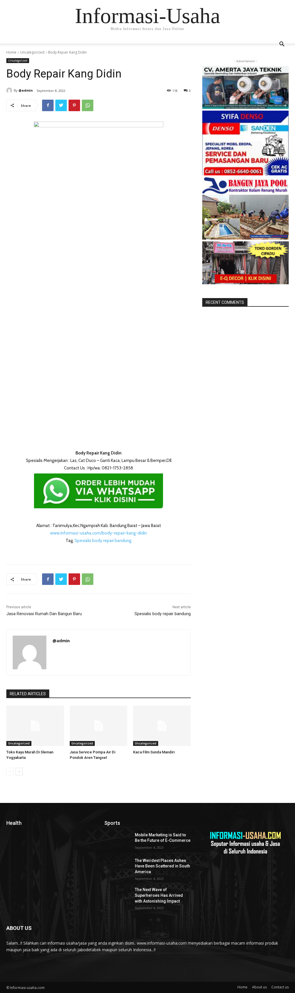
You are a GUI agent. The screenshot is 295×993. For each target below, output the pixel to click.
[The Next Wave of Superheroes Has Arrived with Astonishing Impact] (117, 896)
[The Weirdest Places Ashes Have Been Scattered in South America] (117, 867)
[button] (282, 45)
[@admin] (10, 90)
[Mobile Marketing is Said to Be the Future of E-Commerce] (117, 841)
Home (11, 52)
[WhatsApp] (87, 105)
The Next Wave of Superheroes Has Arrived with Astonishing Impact (159, 895)
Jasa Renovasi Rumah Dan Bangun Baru (44, 613)
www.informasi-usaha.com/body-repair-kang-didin (98, 533)
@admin (25, 90)
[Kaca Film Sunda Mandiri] (162, 726)
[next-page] (19, 771)
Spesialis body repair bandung (103, 540)
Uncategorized (32, 52)
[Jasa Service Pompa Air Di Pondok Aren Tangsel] (98, 726)
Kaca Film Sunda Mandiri (154, 752)
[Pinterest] (74, 105)
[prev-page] (10, 771)
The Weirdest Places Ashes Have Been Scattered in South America (162, 866)
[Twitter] (61, 105)
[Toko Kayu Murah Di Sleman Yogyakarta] (35, 726)
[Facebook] (48, 105)
